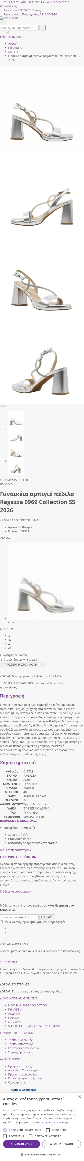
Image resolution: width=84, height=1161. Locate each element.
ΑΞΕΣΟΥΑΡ (15, 1022)
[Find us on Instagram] (9, 933)
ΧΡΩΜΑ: (5, 538)
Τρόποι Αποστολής (20, 1044)
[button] (42, 1154)
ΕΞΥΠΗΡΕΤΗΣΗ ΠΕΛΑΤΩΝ (16, 1033)
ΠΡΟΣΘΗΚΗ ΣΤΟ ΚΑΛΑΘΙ (21, 664)
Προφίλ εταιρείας (20, 1066)
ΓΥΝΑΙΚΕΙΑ (15, 1009)
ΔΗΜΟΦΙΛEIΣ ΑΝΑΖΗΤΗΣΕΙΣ (18, 998)
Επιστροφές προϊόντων (24, 1048)
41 (9, 648)
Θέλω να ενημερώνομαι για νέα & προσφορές (34, 922)
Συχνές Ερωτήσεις (20, 1052)
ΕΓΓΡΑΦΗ (47, 917)
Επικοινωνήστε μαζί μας (25, 1078)
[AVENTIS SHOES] (42, 18)
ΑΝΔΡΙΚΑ (14, 1013)
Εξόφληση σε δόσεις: (14, 655)
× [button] (79, 1097)
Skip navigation (10, 36)
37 (9, 640)
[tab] (18, 821)
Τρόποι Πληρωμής (20, 1040)
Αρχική (13, 43)
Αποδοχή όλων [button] (22, 1144)
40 (9, 644)
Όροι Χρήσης (17, 1082)
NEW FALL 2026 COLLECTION (27, 1005)
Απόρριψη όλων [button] (61, 1144)
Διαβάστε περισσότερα (55, 1122)
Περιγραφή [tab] (12, 696)
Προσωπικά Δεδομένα (23, 1074)
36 (9, 636)
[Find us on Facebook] (9, 929)
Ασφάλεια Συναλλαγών (23, 1070)
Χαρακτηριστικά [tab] (18, 763)
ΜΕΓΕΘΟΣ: (7, 629)
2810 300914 (8, 962)
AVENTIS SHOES (10, 1059)
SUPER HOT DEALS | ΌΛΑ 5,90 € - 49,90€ (35, 1026)
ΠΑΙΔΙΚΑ (13, 1018)
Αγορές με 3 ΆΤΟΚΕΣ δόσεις (22, 10)
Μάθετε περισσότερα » (15, 850)
